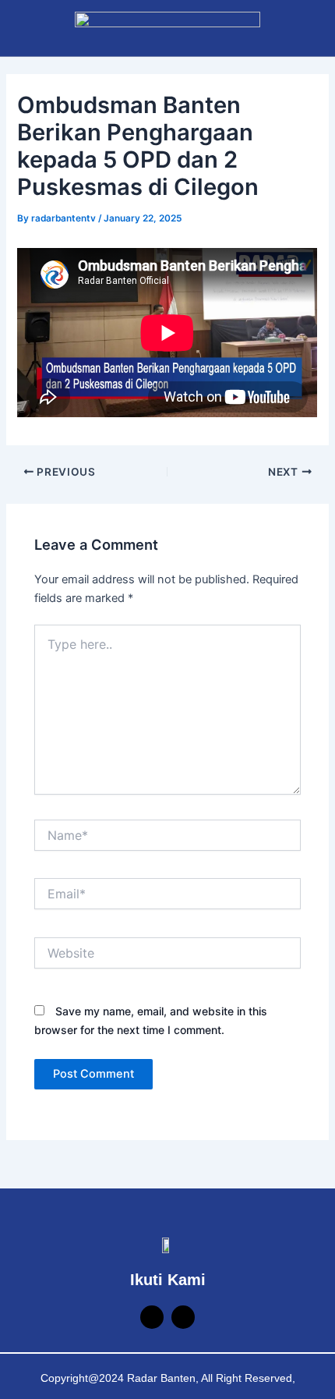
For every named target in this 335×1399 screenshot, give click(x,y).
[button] (19, 28)
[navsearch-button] (294, 25)
